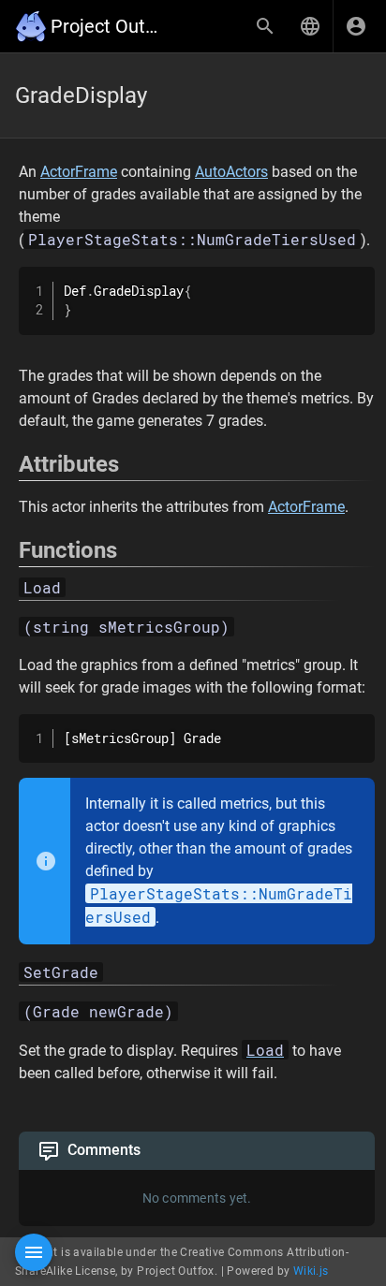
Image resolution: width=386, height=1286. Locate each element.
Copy (352, 283)
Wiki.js (311, 1271)
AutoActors (231, 172)
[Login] (356, 26)
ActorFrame (78, 172)
